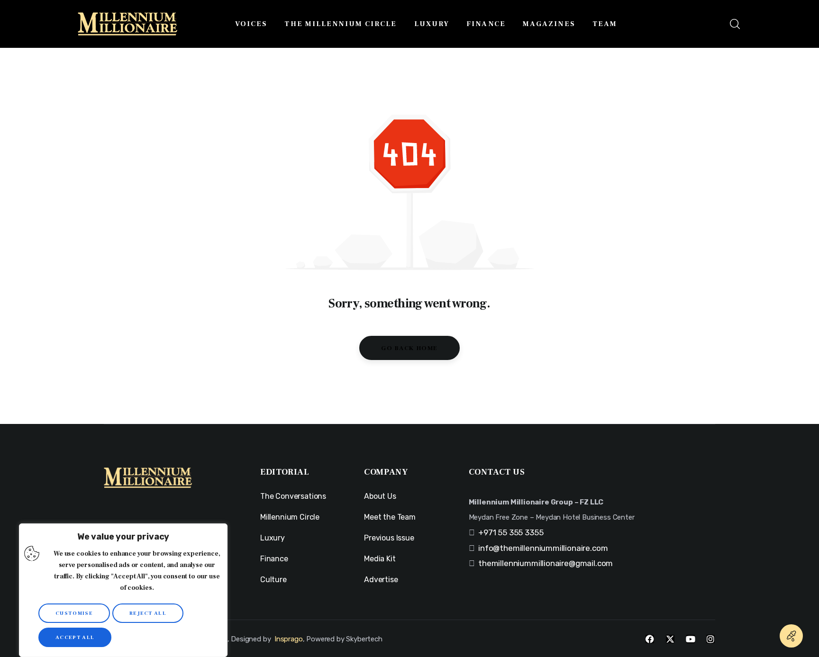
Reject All (147, 613)
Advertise (381, 579)
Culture (273, 579)
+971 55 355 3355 (510, 532)
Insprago (288, 639)
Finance (274, 558)
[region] (123, 590)
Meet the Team (390, 517)
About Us (380, 496)
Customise (74, 613)
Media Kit (379, 558)
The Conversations (293, 496)
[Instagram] (710, 639)
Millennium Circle (289, 517)
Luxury (272, 537)
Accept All (74, 637)
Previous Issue (389, 537)
